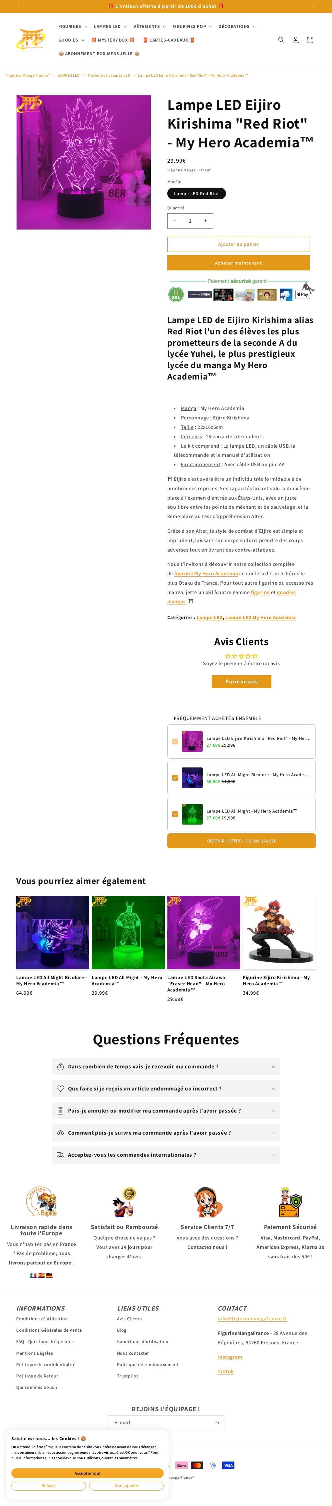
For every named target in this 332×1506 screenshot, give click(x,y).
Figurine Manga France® (28, 75)
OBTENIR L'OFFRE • (241, 841)
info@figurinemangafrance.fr (252, 1318)
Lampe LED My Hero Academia (260, 617)
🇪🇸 (41, 1275)
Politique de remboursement (148, 1364)
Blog (121, 1330)
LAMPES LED (69, 75)
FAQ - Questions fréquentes (45, 1341)
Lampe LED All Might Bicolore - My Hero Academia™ (259, 775)
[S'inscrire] (217, 1422)
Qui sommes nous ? (36, 1387)
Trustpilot (127, 1376)
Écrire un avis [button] (241, 681)
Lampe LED (210, 617)
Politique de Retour (37, 1376)
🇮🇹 (33, 1275)
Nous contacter (133, 1353)
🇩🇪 (49, 1275)
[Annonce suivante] (313, 6)
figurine (260, 592)
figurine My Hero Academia (206, 573)
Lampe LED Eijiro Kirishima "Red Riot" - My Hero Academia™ (193, 75)
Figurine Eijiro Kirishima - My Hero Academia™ (276, 981)
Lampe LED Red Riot (196, 193)
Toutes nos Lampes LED (109, 75)
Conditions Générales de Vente (49, 1330)
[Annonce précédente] (18, 6)
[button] (72, 26)
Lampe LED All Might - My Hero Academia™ (252, 811)
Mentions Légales (34, 1353)
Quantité (175, 208)
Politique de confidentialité (46, 1364)
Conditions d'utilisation (42, 1319)
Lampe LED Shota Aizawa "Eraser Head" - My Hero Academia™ (196, 984)
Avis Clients (129, 1319)
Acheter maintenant (238, 263)
